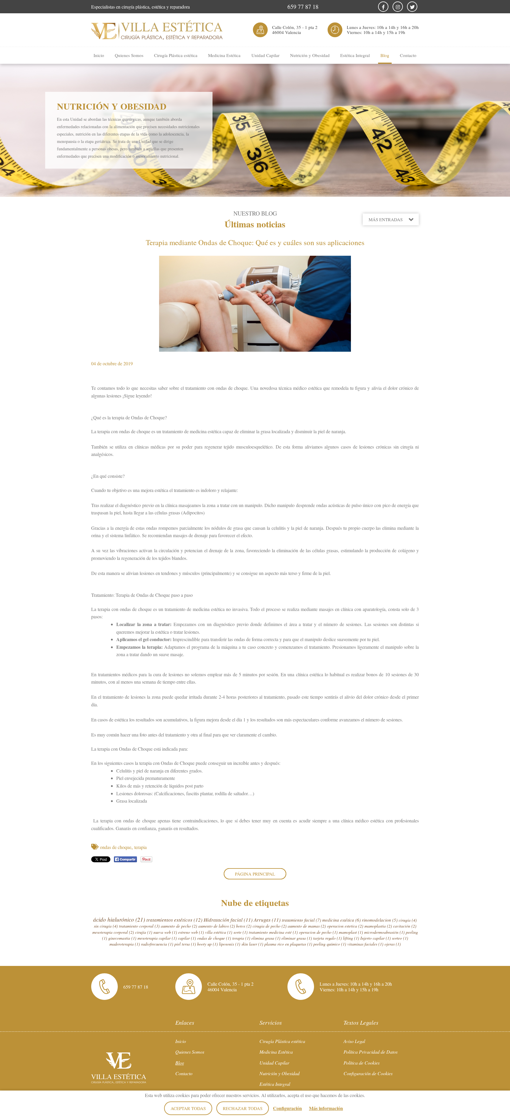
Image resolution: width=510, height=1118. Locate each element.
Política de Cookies (362, 1063)
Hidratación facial (228, 919)
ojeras (393, 944)
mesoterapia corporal (113, 932)
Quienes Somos (129, 55)
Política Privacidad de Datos (371, 1052)
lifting (351, 938)
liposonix (229, 944)
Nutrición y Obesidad (310, 55)
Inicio (99, 55)
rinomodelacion (380, 920)
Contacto (408, 55)
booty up (207, 944)
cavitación (404, 926)
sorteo (400, 938)
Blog (384, 55)
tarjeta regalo (327, 938)
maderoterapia (124, 944)
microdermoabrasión (384, 932)
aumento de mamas (307, 926)
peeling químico (329, 944)
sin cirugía (106, 926)
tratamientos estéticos (174, 919)
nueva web (165, 932)
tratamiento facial (301, 920)
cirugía (408, 920)
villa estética (218, 932)
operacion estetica (345, 926)
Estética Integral (355, 55)
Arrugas (267, 919)
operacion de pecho (318, 932)
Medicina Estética (224, 55)
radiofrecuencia (157, 944)
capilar (187, 938)
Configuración (287, 1108)
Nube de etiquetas (255, 902)
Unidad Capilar (265, 55)
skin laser (252, 944)
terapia (140, 847)
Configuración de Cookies (368, 1073)
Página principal (255, 874)
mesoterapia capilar (157, 938)
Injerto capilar (375, 938)
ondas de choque (115, 847)
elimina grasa (265, 938)
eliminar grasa (297, 938)
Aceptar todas (188, 1108)
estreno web (191, 932)
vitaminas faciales (365, 944)
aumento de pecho (179, 926)
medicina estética (341, 920)
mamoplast (351, 932)
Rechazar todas (242, 1108)
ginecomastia (122, 938)
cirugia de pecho (270, 926)
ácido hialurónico (119, 919)
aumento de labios (216, 926)
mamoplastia (378, 926)
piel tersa (185, 944)
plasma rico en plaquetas (288, 944)
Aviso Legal (354, 1041)
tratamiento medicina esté (273, 932)
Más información (326, 1108)
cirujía (143, 932)
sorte (240, 932)
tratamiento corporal (139, 926)
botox (243, 926)
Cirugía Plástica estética (175, 55)
